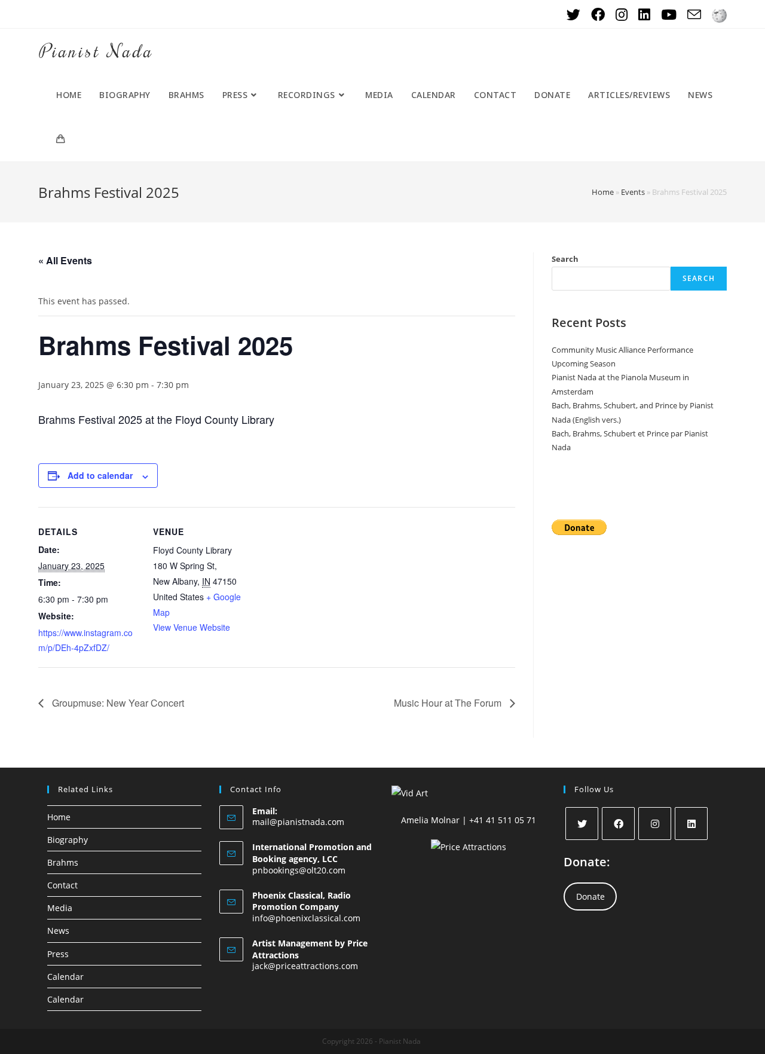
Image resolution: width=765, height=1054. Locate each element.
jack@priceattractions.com (305, 965)
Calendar (65, 976)
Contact (62, 885)
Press (58, 954)
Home (603, 192)
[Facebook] (618, 823)
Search (565, 258)
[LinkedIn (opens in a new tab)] (644, 15)
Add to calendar (100, 475)
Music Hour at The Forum (449, 703)
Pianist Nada (95, 50)
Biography (67, 839)
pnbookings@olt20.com (298, 870)
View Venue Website (191, 627)
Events (633, 192)
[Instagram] (654, 823)
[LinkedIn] (691, 823)
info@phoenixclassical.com (306, 918)
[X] (581, 823)
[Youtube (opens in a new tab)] (669, 15)
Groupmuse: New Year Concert (117, 703)
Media (59, 908)
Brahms (62, 862)
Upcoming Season (584, 363)
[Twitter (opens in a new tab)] (573, 15)
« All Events (65, 260)
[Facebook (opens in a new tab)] (598, 15)
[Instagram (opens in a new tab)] (621, 15)
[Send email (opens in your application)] (694, 15)
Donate (590, 896)
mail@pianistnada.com (298, 821)
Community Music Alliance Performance (622, 349)
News (58, 930)
